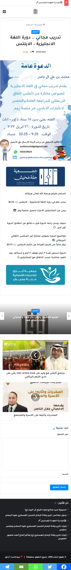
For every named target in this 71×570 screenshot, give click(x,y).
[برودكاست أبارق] (35, 11)
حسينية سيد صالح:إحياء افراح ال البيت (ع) (46, 510)
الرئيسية (39, 25)
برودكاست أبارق (12, 557)
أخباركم (29, 25)
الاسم (64, 474)
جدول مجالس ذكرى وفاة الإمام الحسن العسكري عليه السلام (36, 515)
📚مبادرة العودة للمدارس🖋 (49, 3)
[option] (35, 316)
